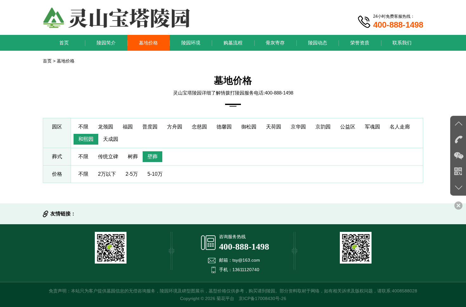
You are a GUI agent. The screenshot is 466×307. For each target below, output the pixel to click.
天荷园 (273, 126)
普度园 (150, 126)
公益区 (347, 126)
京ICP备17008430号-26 (262, 298)
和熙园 (86, 139)
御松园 (248, 126)
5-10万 (155, 174)
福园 (128, 126)
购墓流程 (233, 42)
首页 (64, 42)
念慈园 (199, 126)
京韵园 (323, 126)
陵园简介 (106, 42)
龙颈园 (105, 126)
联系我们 (401, 42)
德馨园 (224, 126)
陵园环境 (190, 42)
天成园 (110, 139)
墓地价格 (148, 42)
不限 (83, 126)
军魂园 (372, 126)
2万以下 (107, 174)
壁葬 (152, 156)
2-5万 (132, 174)
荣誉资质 (359, 42)
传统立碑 (108, 156)
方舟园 (174, 126)
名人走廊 (400, 126)
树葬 (133, 156)
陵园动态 (317, 42)
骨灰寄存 (275, 42)
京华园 (298, 126)
